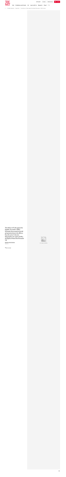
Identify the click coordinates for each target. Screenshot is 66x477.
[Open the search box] (49, 5)
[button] (59, 471)
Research (40, 5)
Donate (44, 1)
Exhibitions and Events (20, 5)
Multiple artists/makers (10, 242)
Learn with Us (33, 5)
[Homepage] (7, 3)
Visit (13, 5)
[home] (5, 8)
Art (28, 5)
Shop (45, 5)
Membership (50, 1)
